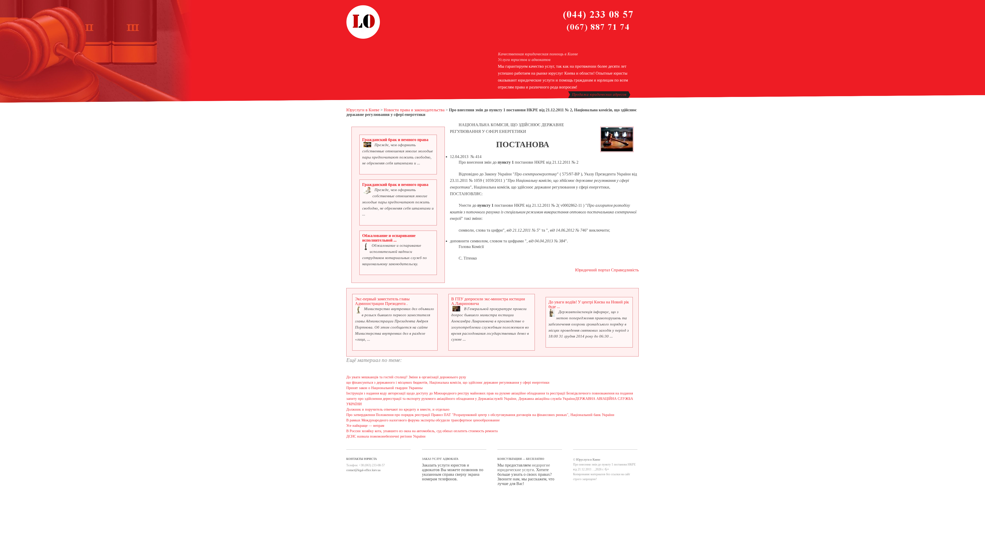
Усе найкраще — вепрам (365, 426)
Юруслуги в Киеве (362, 110)
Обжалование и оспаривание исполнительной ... (389, 237)
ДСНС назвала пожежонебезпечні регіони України (386, 436)
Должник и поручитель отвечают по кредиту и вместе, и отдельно (397, 409)
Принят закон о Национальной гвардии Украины (384, 388)
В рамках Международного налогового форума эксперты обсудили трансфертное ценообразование (423, 420)
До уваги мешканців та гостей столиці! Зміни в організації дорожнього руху (406, 377)
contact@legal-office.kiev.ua (363, 470)
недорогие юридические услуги (523, 467)
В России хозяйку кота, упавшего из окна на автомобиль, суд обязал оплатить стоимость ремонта (422, 431)
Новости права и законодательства (414, 110)
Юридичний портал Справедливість (607, 270)
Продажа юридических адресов (599, 94)
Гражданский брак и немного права (395, 139)
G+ (607, 469)
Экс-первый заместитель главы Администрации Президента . (382, 301)
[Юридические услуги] (363, 37)
